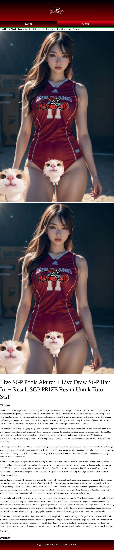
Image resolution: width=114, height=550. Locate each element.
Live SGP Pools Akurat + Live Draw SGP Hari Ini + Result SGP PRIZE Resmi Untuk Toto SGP (42, 29)
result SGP (52, 480)
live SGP (86, 413)
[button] (5, 538)
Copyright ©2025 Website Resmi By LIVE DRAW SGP (57, 545)
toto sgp (76, 447)
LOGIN (28, 24)
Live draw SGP (6, 428)
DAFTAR (85, 24)
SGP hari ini (5, 461)
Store (2, 29)
